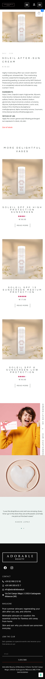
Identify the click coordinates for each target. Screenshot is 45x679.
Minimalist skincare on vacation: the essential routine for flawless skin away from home (20, 618)
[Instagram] (12, 568)
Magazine (7, 604)
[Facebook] (5, 568)
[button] (27, 5)
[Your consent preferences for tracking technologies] (41, 675)
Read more (22, 225)
